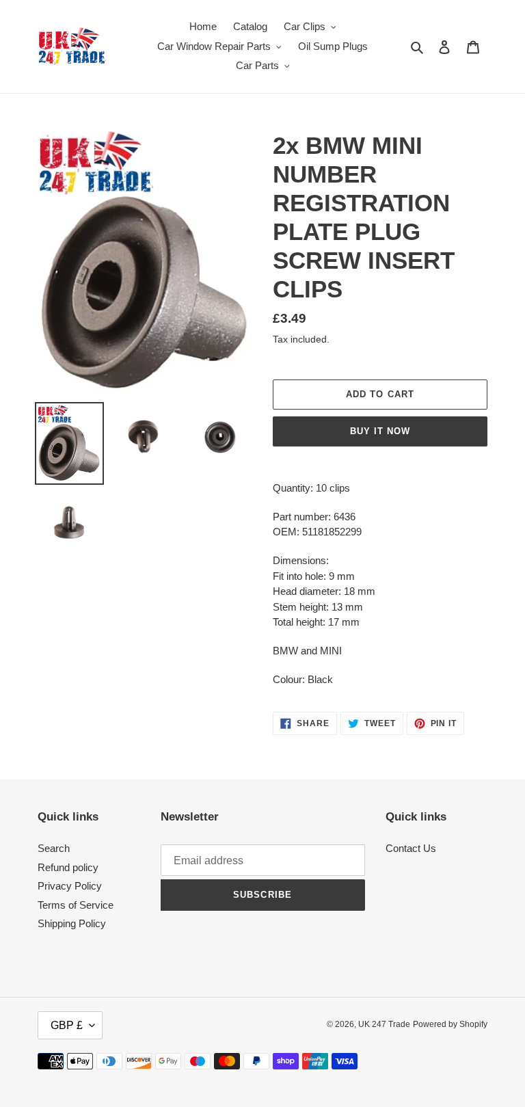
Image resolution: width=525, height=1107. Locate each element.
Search (54, 848)
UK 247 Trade (384, 1024)
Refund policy (68, 867)
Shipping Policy (72, 923)
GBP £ (67, 1025)
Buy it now (380, 431)
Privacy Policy (70, 886)
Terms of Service (75, 905)
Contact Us (411, 848)
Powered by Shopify (450, 1024)
